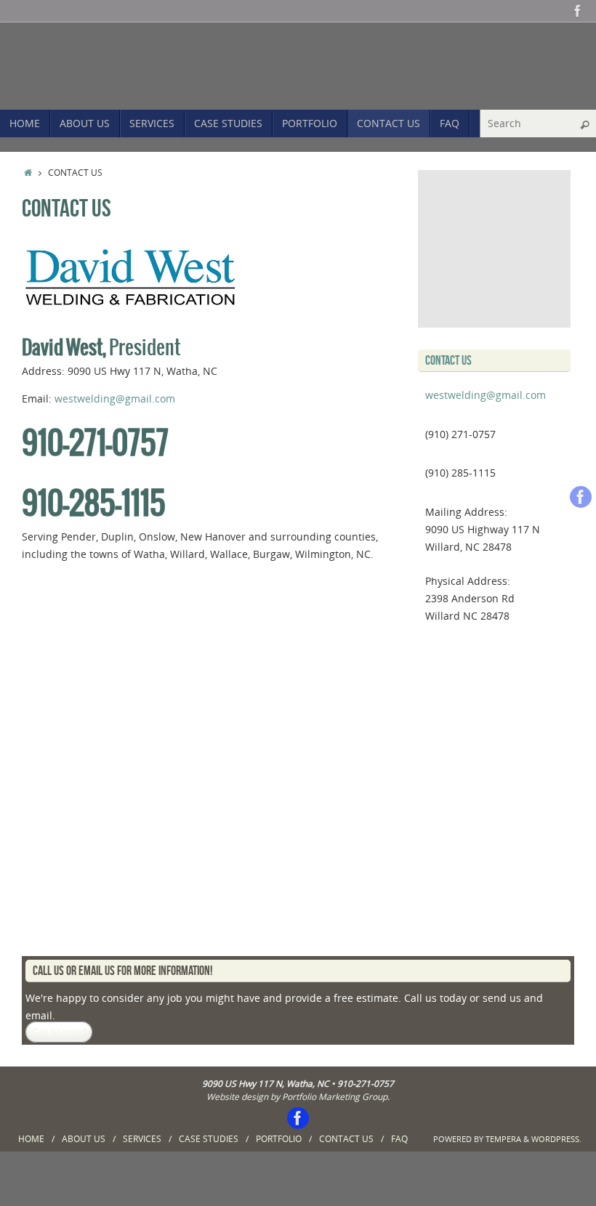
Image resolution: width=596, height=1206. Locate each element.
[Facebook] (578, 11)
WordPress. (556, 1138)
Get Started (58, 1032)
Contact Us (346, 1139)
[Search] (584, 125)
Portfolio (279, 1139)
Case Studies (208, 1139)
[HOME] (28, 172)
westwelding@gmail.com (115, 398)
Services (142, 1139)
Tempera (503, 1138)
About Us (83, 1139)
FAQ (399, 1139)
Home (31, 1139)
